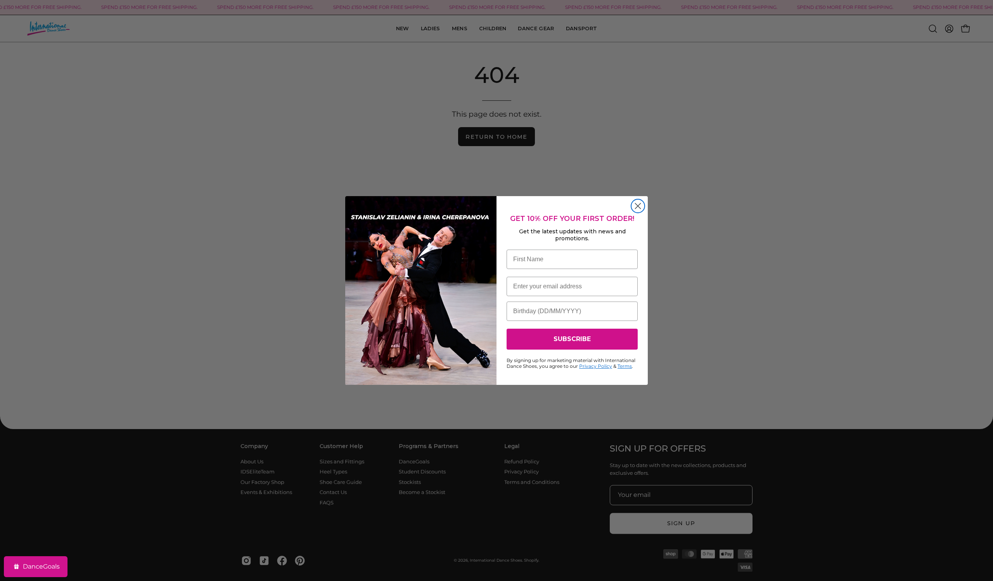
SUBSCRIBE (572, 339)
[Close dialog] (638, 206)
